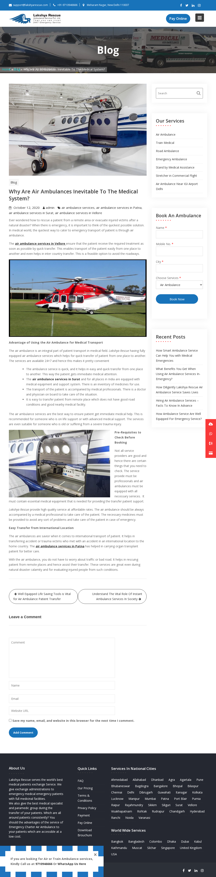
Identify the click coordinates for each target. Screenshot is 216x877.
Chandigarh (177, 811)
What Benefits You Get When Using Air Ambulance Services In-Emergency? (178, 374)
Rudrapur (158, 811)
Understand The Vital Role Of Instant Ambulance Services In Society (117, 596)
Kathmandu (119, 848)
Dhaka (171, 841)
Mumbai (150, 799)
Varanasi (144, 818)
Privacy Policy (87, 808)
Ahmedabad (119, 780)
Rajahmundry (134, 805)
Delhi (130, 792)
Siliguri (166, 805)
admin (50, 207)
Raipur (115, 805)
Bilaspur (193, 786)
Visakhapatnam (121, 811)
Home (6, 69)
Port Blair (180, 799)
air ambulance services (78, 207)
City (159, 262)
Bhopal (177, 786)
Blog (17, 69)
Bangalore (161, 786)
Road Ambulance (167, 151)
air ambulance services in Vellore (78, 213)
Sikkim (152, 805)
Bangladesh (136, 841)
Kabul (198, 841)
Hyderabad (197, 811)
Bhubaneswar (120, 786)
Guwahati (164, 792)
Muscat (137, 848)
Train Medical (165, 143)
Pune (199, 780)
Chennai (116, 792)
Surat (179, 805)
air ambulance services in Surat (31, 213)
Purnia (196, 799)
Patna (165, 799)
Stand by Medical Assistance (175, 167)
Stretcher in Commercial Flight (176, 176)
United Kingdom (191, 848)
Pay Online (178, 18)
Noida (129, 818)
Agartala (185, 780)
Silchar (151, 848)
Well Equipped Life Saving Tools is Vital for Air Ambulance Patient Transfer (42, 596)
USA (114, 854)
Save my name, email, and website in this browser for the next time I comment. (73, 721)
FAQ (81, 781)
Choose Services (168, 278)
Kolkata (197, 792)
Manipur (134, 799)
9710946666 (43, 864)
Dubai (185, 841)
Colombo (155, 841)
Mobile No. (164, 244)
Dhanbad (157, 780)
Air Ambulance (166, 134)
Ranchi (115, 818)
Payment (84, 815)
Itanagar (181, 792)
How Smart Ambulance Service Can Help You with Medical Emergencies (177, 355)
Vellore (192, 805)
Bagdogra (141, 786)
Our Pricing (85, 788)
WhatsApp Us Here (72, 864)
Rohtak (142, 811)
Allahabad (139, 780)
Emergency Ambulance (171, 159)
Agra (172, 780)
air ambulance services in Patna (119, 207)
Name (161, 228)
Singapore (168, 848)
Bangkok (117, 841)
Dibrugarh (146, 792)
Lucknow (117, 799)
